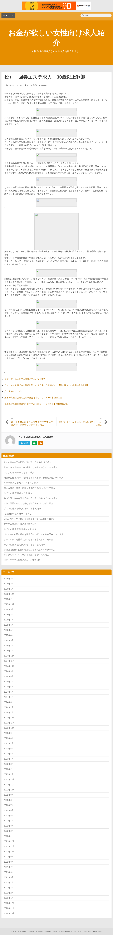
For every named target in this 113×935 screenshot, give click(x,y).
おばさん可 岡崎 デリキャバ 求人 (19, 472)
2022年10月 (9, 790)
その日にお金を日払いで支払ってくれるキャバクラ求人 (29, 550)
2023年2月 (9, 769)
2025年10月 (9, 604)
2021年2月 (9, 893)
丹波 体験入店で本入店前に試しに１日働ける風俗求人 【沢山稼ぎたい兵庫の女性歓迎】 (46, 385)
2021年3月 (9, 887)
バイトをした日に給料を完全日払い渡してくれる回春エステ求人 (33, 534)
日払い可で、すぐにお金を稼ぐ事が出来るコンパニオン (29, 519)
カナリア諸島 (76, 931)
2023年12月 (9, 717)
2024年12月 (9, 656)
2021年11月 (9, 846)
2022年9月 (9, 795)
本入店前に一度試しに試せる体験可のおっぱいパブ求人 (29, 488)
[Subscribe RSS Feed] (40, 443)
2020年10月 (9, 913)
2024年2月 (9, 707)
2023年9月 (9, 733)
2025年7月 (9, 620)
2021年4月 (9, 882)
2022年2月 (9, 831)
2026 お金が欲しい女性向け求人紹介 (27, 931)
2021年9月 (9, 857)
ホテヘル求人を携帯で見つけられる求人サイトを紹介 (28, 539)
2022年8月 (9, 800)
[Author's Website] (34, 443)
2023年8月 (9, 738)
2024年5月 (9, 692)
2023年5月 (9, 753)
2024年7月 (9, 681)
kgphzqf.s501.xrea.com (37, 85)
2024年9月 (9, 671)
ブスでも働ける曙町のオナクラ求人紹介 (22, 508)
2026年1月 (9, 589)
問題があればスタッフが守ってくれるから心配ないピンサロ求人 (33, 477)
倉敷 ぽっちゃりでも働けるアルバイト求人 (25, 379)
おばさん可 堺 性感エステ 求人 (18, 493)
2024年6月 (9, 686)
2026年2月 (9, 583)
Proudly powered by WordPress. (57, 931)
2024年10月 (9, 666)
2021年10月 (9, 851)
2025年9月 (9, 609)
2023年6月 (9, 748)
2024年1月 (9, 712)
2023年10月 (9, 728)
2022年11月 (9, 784)
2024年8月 (9, 676)
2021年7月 (9, 867)
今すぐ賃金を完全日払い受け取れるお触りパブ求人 (27, 462)
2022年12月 (9, 779)
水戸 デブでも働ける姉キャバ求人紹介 (22, 560)
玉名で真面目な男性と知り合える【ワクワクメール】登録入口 (33, 397)
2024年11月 (9, 661)
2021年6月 (9, 872)
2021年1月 (9, 898)
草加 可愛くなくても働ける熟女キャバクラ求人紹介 (28, 503)
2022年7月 (9, 805)
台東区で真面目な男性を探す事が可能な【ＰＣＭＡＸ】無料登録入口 (36, 404)
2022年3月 (9, 826)
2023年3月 (9, 764)
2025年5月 (9, 630)
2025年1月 (9, 650)
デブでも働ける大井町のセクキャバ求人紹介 (24, 544)
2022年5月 (9, 815)
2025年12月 (9, 594)
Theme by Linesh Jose (92, 931)
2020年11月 (9, 908)
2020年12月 (9, 903)
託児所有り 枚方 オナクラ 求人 (18, 514)
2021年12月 (9, 841)
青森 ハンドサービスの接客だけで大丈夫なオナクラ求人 (30, 467)
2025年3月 (9, 640)
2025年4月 (9, 635)
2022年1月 (9, 836)
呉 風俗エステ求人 (13, 391)
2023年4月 (9, 759)
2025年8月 (9, 614)
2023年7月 (9, 743)
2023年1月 (9, 774)
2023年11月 (9, 723)
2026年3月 (9, 578)
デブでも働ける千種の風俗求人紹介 (20, 524)
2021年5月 (9, 877)
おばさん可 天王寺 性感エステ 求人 (20, 529)
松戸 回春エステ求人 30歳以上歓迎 (44, 77)
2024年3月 (9, 702)
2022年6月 (9, 810)
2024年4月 (9, 697)
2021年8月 (9, 862)
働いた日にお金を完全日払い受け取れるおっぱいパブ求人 (30, 498)
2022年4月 (9, 820)
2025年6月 (9, 625)
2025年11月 (9, 599)
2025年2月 (9, 645)
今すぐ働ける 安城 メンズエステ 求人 (21, 483)
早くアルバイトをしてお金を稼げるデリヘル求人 (26, 555)
